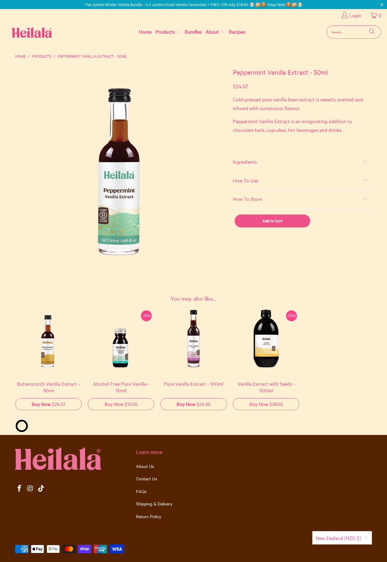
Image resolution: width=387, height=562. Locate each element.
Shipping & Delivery (154, 504)
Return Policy (148, 516)
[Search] (372, 32)
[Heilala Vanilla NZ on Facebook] (19, 488)
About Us (145, 466)
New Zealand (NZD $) (338, 537)
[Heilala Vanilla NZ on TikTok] (41, 488)
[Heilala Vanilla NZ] (22, 32)
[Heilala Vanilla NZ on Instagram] (30, 488)
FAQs (141, 491)
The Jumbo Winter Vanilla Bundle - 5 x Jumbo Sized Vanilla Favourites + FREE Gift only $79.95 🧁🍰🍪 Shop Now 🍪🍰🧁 (193, 4)
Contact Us (146, 478)
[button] (168, 31)
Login (355, 15)
